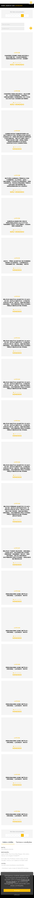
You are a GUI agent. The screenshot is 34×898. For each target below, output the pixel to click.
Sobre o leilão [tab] (8, 842)
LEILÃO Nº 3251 (10, 5)
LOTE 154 (17, 811)
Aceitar (17, 890)
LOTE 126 (17, 91)
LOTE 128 (17, 175)
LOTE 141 (17, 296)
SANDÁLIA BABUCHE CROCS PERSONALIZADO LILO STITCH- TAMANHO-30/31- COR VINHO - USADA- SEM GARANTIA (17, 224)
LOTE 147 (17, 548)
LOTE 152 (17, 738)
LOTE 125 (17, 52)
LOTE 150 (17, 664)
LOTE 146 (17, 503)
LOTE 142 (17, 338)
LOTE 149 (17, 627)
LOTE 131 (17, 258)
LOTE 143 (17, 379)
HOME (3, 5)
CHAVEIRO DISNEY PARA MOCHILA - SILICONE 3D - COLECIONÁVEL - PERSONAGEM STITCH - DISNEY (17, 57)
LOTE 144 (17, 420)
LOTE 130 (17, 218)
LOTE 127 (17, 131)
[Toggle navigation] (31, 2)
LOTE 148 (17, 591)
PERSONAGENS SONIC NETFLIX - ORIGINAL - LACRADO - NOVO (17, 594)
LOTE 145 (17, 462)
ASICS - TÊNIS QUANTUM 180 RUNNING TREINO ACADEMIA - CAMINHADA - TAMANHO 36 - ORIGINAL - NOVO (17, 262)
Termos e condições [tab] (24, 842)
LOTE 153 (17, 774)
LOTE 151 (17, 701)
